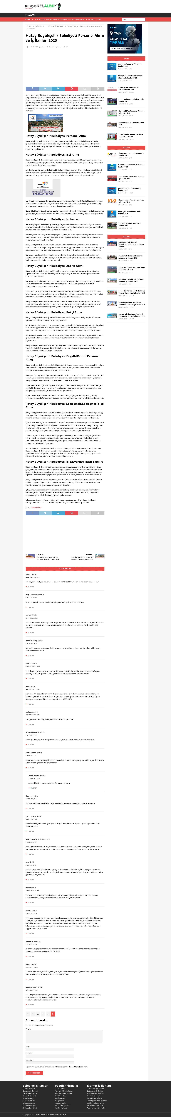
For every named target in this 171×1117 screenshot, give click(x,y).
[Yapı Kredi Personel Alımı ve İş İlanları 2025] (112, 101)
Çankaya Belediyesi (30, 1108)
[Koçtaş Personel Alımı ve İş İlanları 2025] (111, 214)
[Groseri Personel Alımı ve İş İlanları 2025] (111, 190)
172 (133, 307)
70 (132, 104)
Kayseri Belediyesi (29, 1096)
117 (133, 319)
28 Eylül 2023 (124, 92)
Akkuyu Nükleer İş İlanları (64, 1091)
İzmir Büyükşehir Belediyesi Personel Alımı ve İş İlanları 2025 (132, 303)
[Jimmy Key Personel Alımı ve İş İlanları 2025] (112, 154)
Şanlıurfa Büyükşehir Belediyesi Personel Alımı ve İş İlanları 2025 (132, 292)
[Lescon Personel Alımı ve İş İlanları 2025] (112, 225)
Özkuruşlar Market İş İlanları (97, 1101)
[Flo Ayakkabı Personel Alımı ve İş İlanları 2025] (112, 201)
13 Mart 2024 (124, 284)
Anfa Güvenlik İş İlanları (63, 1093)
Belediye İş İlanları (55, 47)
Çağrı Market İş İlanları (95, 1091)
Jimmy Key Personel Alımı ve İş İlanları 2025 (131, 154)
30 (132, 116)
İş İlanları (30, 15)
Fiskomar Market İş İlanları (96, 1108)
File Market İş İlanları (94, 1096)
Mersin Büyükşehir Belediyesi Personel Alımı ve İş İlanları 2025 (132, 315)
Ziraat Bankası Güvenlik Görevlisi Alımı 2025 (128, 88)
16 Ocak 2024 (33, 47)
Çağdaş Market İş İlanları (95, 1103)
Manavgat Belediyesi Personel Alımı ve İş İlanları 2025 (131, 280)
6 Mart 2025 (123, 249)
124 (133, 295)
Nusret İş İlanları (60, 1103)
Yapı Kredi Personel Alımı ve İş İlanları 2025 (131, 100)
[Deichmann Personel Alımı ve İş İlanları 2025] (111, 167)
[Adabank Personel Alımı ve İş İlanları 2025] (111, 66)
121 (67, 47)
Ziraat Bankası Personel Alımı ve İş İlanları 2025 (131, 135)
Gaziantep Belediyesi (30, 1091)
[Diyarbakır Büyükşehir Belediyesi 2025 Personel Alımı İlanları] (112, 243)
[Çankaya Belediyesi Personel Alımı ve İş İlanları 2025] (112, 257)
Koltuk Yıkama (54, 1115)
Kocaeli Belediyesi (29, 1089)
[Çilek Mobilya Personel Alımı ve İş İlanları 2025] (112, 178)
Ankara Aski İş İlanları (62, 1105)
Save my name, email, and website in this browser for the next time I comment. (58, 1067)
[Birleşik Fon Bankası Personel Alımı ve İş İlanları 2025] (111, 78)
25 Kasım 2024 (124, 260)
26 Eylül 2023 (124, 104)
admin (43, 47)
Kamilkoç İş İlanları (61, 1108)
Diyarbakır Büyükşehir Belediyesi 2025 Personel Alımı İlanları (131, 244)
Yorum (28, 1029)
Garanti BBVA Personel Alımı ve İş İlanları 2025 (131, 112)
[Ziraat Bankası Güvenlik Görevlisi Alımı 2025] (112, 89)
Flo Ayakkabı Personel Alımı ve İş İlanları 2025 (131, 201)
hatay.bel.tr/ (36, 507)
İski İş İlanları (59, 1101)
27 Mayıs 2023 (124, 139)
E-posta (28, 1053)
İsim (27, 1046)
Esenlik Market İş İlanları (95, 1093)
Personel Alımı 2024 (42, 1115)
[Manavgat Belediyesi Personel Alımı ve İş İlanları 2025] (112, 280)
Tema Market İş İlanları (95, 1098)
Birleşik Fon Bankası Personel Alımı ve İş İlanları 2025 (130, 77)
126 (133, 139)
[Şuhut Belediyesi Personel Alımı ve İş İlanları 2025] (112, 269)
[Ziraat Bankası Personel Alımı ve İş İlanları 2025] (112, 136)
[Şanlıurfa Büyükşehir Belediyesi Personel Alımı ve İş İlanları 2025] (112, 292)
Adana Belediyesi (29, 1101)
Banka (126, 58)
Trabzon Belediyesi (29, 1105)
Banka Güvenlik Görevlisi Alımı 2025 (131, 124)
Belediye (126, 237)
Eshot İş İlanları (60, 1096)
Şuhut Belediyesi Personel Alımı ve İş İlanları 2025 (132, 268)
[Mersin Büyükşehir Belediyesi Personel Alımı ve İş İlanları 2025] (112, 315)
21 (132, 193)
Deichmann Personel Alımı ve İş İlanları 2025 (131, 166)
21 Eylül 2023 (124, 127)
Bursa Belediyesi (29, 1098)
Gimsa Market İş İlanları (95, 1089)
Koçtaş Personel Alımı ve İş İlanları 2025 (129, 212)
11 (131, 216)
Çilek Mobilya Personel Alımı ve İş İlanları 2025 (131, 177)
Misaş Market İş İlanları (95, 1105)
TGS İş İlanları (60, 1089)
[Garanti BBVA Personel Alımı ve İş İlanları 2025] (112, 113)
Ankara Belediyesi (29, 1103)
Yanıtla (31, 587)
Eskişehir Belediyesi (30, 1093)
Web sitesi (29, 1060)
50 (131, 249)
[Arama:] (133, 19)
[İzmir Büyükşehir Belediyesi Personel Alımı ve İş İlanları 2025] (112, 303)
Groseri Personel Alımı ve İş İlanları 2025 (129, 189)
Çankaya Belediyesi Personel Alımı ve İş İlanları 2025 (130, 257)
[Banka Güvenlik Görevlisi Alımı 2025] (112, 124)
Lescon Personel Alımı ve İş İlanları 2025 (130, 224)
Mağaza (126, 148)
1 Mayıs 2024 (124, 158)
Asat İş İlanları (60, 1098)
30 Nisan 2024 (124, 69)
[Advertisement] (65, 67)
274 (132, 92)
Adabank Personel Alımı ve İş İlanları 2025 (130, 65)
